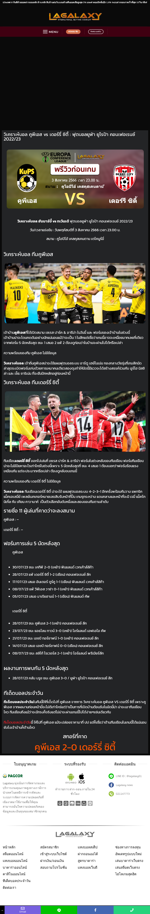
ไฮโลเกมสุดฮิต (125, 874)
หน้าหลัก (9, 847)
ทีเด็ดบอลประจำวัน (17, 881)
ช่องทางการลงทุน (128, 847)
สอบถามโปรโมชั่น (53, 867)
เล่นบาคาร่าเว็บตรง (129, 861)
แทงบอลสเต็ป (88, 847)
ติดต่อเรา (9, 887)
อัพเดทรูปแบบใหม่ (128, 854)
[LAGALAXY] (75, 16)
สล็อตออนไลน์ (13, 854)
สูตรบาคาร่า (86, 861)
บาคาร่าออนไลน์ (15, 867)
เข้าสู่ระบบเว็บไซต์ (53, 854)
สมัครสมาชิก (49, 847)
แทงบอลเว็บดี (87, 867)
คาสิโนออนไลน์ (14, 874)
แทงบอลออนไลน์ (15, 861)
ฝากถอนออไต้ (88, 854)
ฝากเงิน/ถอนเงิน (52, 861)
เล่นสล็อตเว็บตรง (127, 867)
